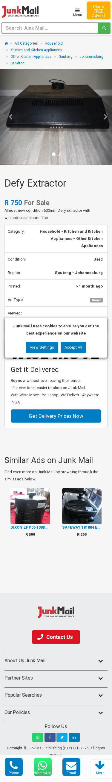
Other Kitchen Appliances (30, 57)
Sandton (17, 63)
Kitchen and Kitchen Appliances (36, 50)
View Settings (42, 347)
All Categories (26, 43)
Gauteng (66, 57)
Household (54, 43)
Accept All (73, 347)
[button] (8, 117)
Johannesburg (91, 57)
